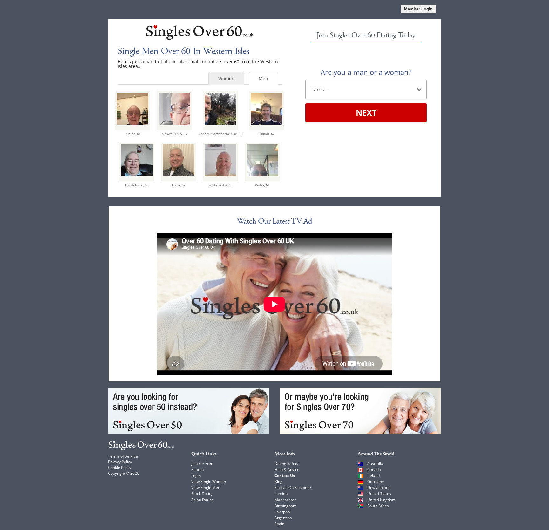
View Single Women (208, 481)
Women (226, 79)
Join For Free (202, 463)
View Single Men (205, 487)
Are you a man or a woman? (366, 72)
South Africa (378, 505)
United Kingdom (381, 499)
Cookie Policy (119, 467)
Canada (374, 469)
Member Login (418, 9)
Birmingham (285, 505)
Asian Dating (202, 499)
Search (197, 469)
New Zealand (378, 487)
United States (379, 493)
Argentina (283, 517)
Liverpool (282, 511)
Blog (278, 481)
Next (366, 112)
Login (196, 475)
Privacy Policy (120, 462)
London (281, 493)
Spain (279, 524)
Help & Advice (286, 469)
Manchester (285, 499)
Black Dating (202, 493)
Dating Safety (286, 463)
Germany (375, 481)
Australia (375, 463)
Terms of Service (123, 456)
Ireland (373, 475)
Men (263, 79)
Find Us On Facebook (292, 487)
